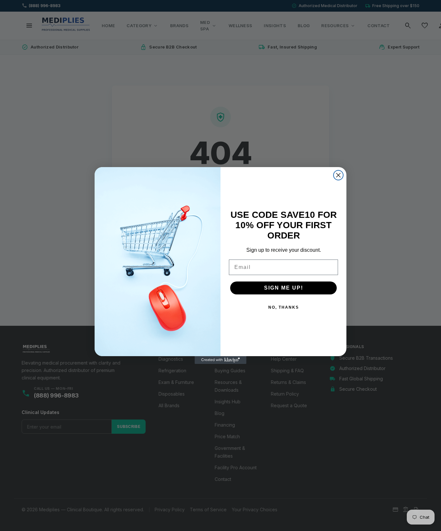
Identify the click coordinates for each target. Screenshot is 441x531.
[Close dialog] (338, 175)
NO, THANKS (283, 307)
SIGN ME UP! (283, 288)
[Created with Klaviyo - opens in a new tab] (220, 360)
